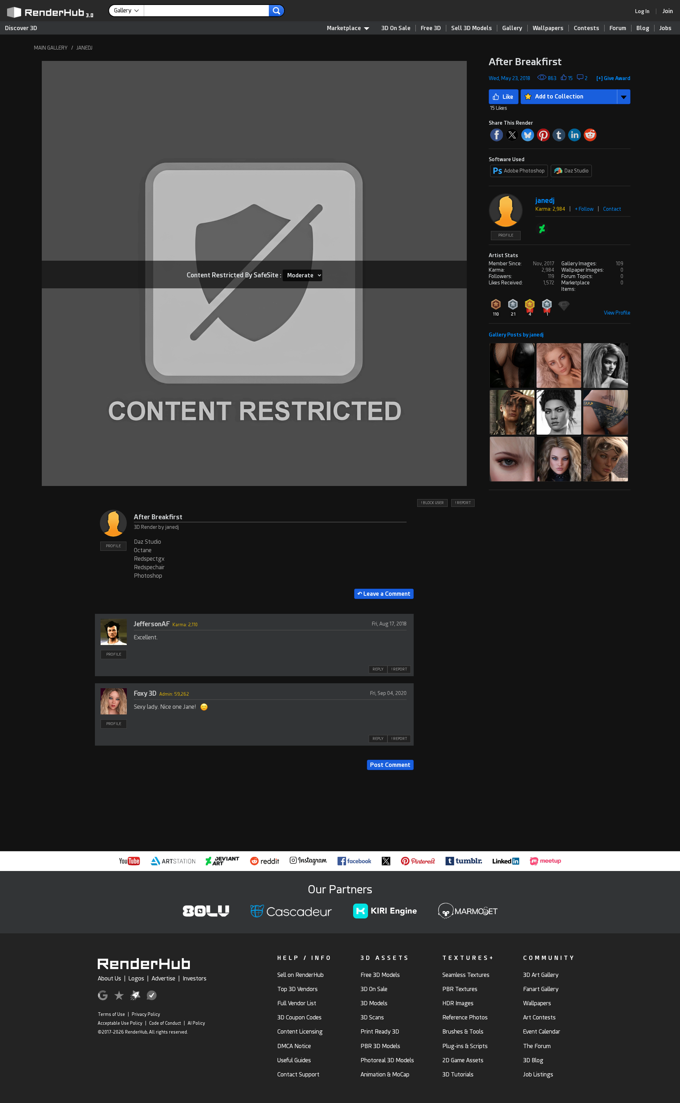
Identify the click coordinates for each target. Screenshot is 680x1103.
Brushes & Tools (462, 1031)
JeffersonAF (152, 624)
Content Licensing (300, 1031)
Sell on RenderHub (300, 975)
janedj (545, 201)
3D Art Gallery (541, 975)
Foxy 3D (145, 693)
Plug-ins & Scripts (465, 1046)
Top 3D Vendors (297, 989)
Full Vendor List (296, 1003)
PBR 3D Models (380, 1046)
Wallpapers (548, 28)
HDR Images (458, 1003)
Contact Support (298, 1074)
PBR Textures (459, 989)
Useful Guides (294, 1060)
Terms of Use (111, 1014)
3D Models (374, 1003)
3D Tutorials (458, 1074)
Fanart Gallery (541, 989)
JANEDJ (84, 48)
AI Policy (196, 1023)
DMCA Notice (294, 1046)
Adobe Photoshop (524, 171)
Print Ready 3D (380, 1031)
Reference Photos (465, 1017)
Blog (642, 28)
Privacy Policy (146, 1014)
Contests (586, 28)
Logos (136, 978)
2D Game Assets (462, 1060)
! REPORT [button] (463, 503)
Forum (618, 28)
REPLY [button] (378, 669)
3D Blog (533, 1060)
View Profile (617, 313)
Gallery (512, 28)
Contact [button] (612, 209)
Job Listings (538, 1074)
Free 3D (431, 28)
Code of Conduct (165, 1023)
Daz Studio (577, 171)
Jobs (665, 28)
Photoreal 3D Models (387, 1060)
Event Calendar (541, 1031)
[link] (644, 11)
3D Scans (372, 1017)
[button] (613, 77)
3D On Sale (395, 28)
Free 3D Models (380, 975)
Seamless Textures (465, 975)
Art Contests (539, 1017)
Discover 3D (21, 28)
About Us (109, 978)
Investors (194, 978)
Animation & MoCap (385, 1074)
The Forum (537, 1046)
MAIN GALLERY (51, 48)
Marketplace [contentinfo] (344, 28)
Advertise (163, 978)
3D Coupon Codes (299, 1017)
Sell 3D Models (471, 28)
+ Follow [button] (584, 209)
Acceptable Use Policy (120, 1023)
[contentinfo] (129, 10)
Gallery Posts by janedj (516, 335)
